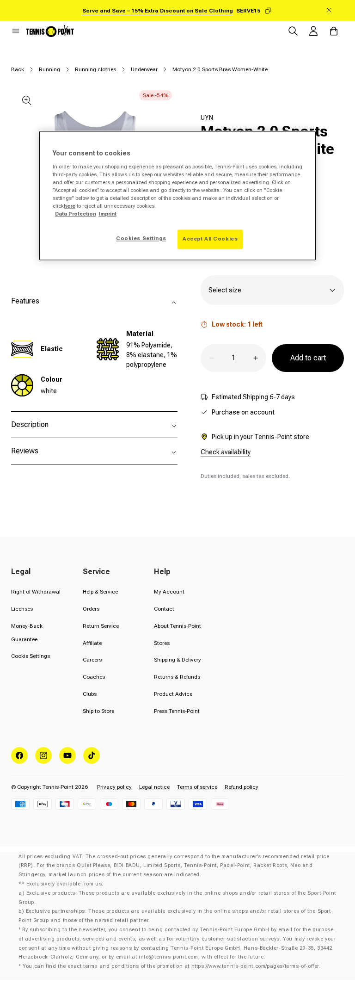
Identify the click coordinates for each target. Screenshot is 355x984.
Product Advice (173, 694)
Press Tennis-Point (177, 711)
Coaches (94, 677)
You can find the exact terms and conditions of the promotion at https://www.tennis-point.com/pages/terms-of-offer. (171, 966)
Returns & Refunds (177, 677)
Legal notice (154, 787)
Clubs (90, 694)
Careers (92, 659)
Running (49, 69)
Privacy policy (114, 787)
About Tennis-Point (177, 626)
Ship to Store (98, 711)
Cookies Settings (141, 238)
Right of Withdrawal (36, 591)
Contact (164, 609)
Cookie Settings (30, 656)
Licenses (22, 609)
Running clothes (95, 69)
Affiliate (92, 643)
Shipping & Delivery (177, 659)
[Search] (293, 31)
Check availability (226, 452)
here (69, 206)
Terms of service (197, 787)
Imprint (107, 213)
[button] (16, 31)
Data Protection (75, 213)
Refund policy (241, 787)
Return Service (101, 626)
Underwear (144, 69)
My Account (169, 591)
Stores (162, 643)
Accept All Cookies (210, 239)
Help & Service (100, 591)
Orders (91, 609)
